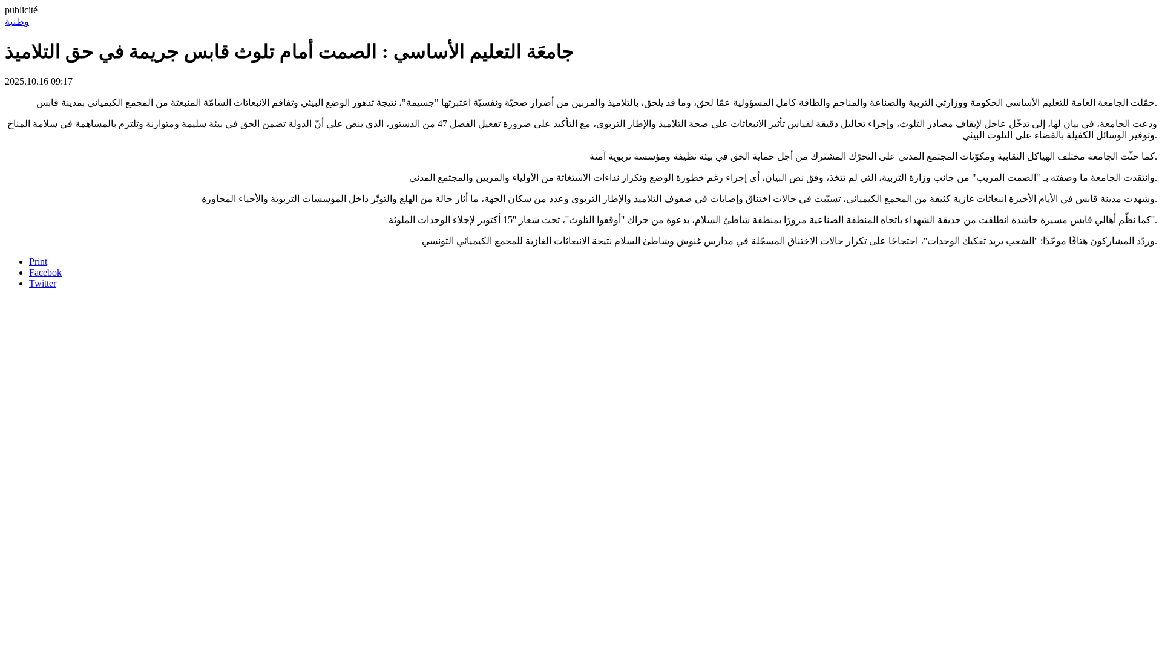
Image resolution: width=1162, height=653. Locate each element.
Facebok (45, 272)
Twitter (42, 283)
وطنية (17, 21)
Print (38, 261)
